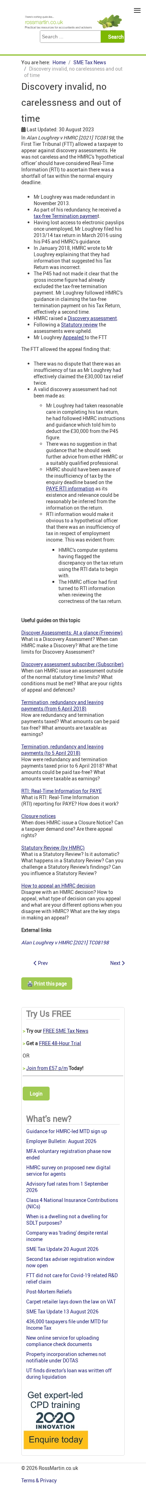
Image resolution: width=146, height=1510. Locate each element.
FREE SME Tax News (65, 1030)
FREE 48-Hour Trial (60, 1043)
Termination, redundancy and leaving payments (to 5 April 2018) (62, 749)
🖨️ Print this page (47, 983)
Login (36, 1093)
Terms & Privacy (39, 1480)
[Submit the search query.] (115, 37)
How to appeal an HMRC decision (58, 885)
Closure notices (38, 816)
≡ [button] (137, 10)
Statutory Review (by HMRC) (53, 847)
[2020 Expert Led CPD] (55, 1451)
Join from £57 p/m (47, 1068)
